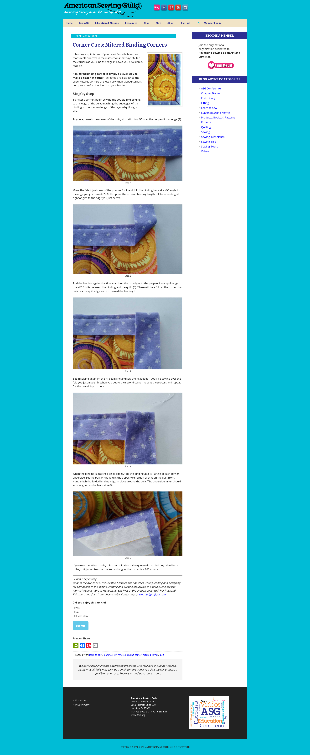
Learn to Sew (209, 108)
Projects (206, 122)
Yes (77, 607)
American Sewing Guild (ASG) (103, 9)
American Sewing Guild (157, 747)
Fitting (205, 103)
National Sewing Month (215, 112)
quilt (162, 654)
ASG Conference (211, 88)
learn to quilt (95, 654)
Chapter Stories (210, 93)
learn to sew (110, 654)
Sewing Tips (208, 141)
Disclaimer (80, 700)
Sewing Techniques (213, 137)
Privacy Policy (82, 704)
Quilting (206, 127)
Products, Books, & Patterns (218, 117)
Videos (205, 151)
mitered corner (150, 654)
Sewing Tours (209, 146)
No (77, 611)
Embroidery (208, 98)
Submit (80, 626)
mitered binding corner (129, 654)
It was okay (81, 616)
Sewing (205, 132)
